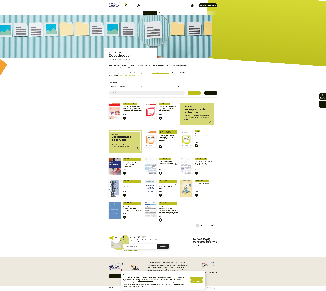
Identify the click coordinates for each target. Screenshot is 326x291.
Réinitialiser (194, 93)
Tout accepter (197, 278)
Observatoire (122, 13)
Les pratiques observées (121, 138)
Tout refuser (196, 281)
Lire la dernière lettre (130, 250)
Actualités (205, 13)
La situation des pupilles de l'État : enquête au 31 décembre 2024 (167, 108)
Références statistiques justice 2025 (131, 185)
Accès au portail (117, 276)
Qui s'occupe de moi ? (202, 183)
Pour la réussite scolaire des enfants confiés (203, 135)
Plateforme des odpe (208, 5)
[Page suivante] (215, 225)
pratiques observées (127, 75)
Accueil (111, 59)
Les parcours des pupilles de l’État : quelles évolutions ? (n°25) (203, 163)
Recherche (136, 13)
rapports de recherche (160, 73)
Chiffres (176, 13)
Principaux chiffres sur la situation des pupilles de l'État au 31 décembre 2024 (132, 108)
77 (212, 226)
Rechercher (210, 93)
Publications (149, 13)
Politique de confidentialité (145, 281)
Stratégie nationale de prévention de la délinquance (131, 164)
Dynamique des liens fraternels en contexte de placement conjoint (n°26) (168, 163)
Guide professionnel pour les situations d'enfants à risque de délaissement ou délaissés (168, 138)
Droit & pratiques (190, 13)
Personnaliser (197, 284)
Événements (163, 13)
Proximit (116, 288)
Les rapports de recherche (195, 111)
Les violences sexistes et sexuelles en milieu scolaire (167, 186)
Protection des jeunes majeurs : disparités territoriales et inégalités (132, 208)
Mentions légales (211, 288)
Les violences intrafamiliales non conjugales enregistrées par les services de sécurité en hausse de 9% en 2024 (168, 210)
